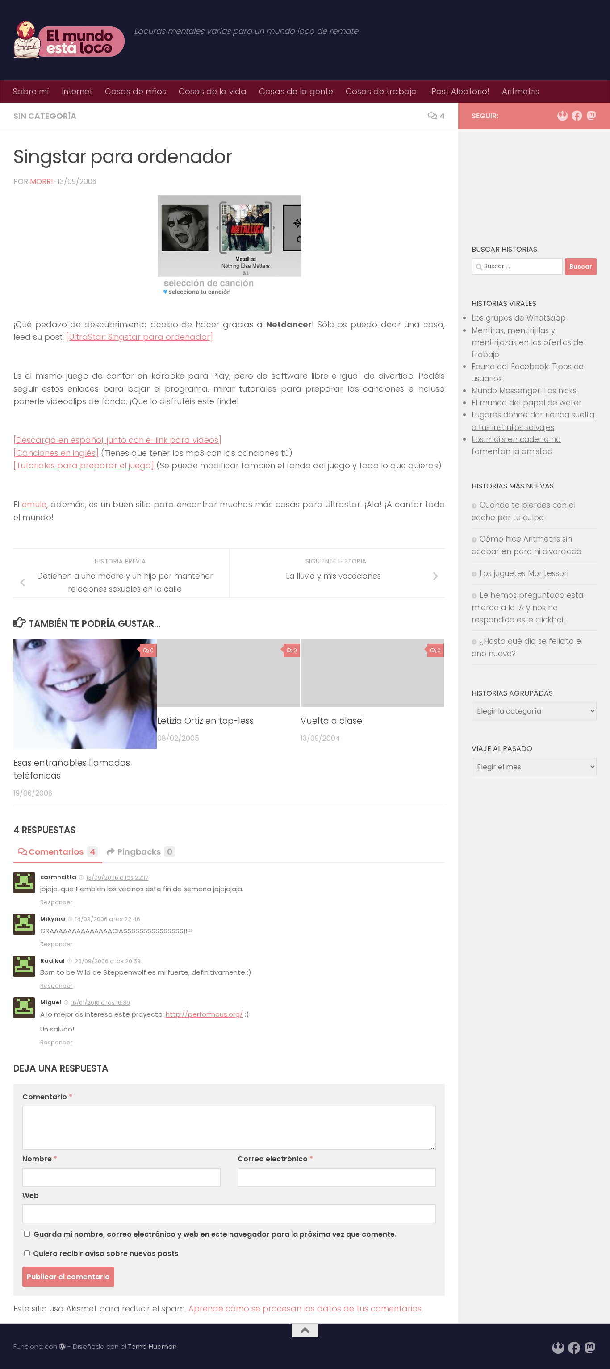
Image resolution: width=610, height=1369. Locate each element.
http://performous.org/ (204, 1014)
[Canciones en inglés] (56, 453)
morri (41, 181)
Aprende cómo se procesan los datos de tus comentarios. (305, 1308)
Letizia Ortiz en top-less (205, 721)
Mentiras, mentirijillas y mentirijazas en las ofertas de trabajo (527, 342)
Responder (56, 902)
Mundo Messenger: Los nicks (524, 390)
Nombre (39, 1159)
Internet (77, 91)
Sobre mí (31, 91)
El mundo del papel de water (527, 402)
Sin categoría (44, 115)
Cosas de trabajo (381, 91)
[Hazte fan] (577, 115)
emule (34, 504)
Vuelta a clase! (332, 721)
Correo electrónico (275, 1159)
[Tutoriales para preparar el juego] (83, 465)
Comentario (47, 1097)
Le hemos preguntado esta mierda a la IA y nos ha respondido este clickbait (527, 607)
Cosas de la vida (213, 91)
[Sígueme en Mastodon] (591, 115)
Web (30, 1195)
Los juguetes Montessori (524, 573)
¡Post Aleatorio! (459, 91)
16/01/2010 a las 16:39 (100, 1002)
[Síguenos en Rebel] (562, 115)
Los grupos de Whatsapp (519, 318)
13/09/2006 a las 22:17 (117, 877)
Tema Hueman (152, 1346)
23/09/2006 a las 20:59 (108, 961)
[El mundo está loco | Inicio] (69, 40)
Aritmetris (520, 91)
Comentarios (62, 851)
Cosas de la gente (296, 91)
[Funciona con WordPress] (62, 1347)
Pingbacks (144, 851)
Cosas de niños (135, 91)
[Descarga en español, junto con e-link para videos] (117, 440)
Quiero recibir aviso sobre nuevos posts (105, 1253)
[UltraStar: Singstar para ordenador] (139, 336)
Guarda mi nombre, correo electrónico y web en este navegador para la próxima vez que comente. (215, 1234)
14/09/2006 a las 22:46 (107, 919)
